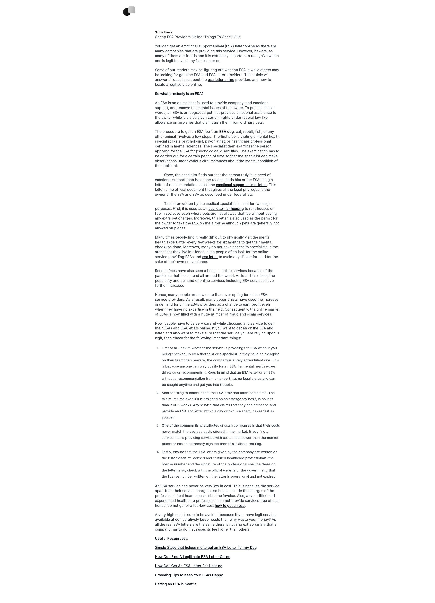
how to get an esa (230, 505)
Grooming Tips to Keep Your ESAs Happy (189, 575)
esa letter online (221, 79)
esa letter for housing (226, 208)
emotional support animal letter (241, 185)
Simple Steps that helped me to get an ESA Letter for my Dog (206, 547)
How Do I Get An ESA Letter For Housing (188, 566)
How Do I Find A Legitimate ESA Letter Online (192, 557)
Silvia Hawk (163, 32)
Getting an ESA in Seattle (175, 584)
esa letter (210, 257)
